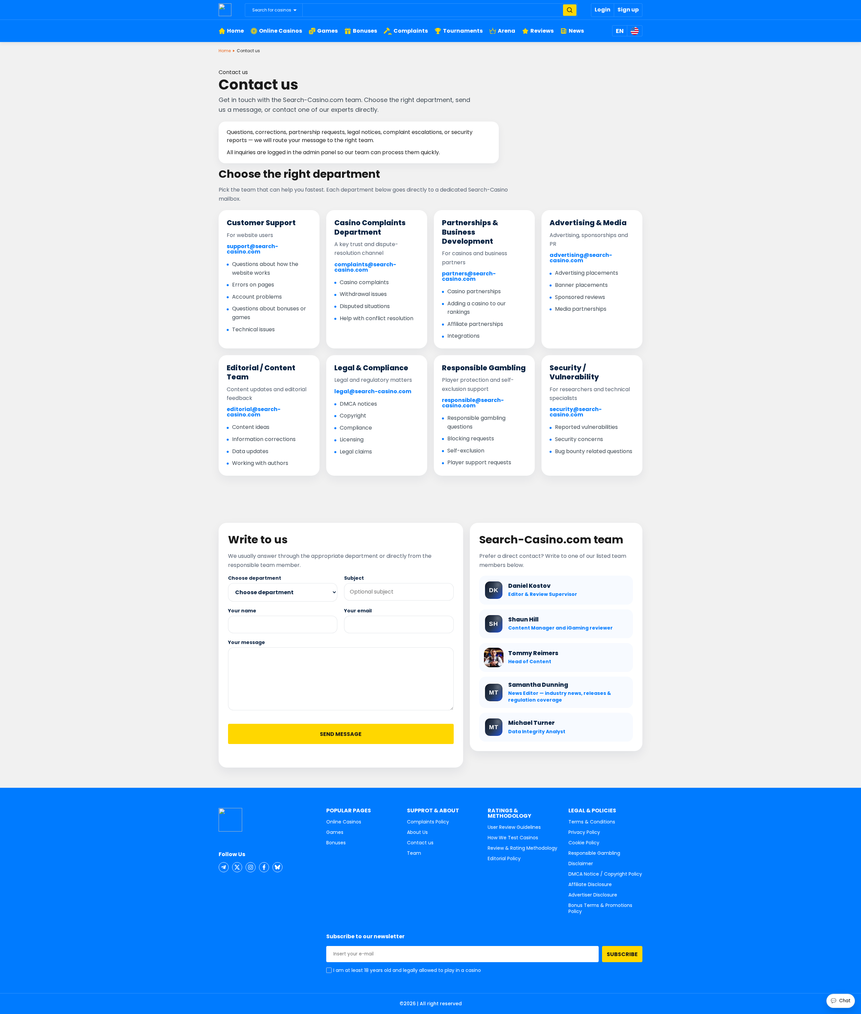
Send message (341, 734)
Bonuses (365, 31)
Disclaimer (580, 863)
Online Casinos (280, 31)
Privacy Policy (584, 832)
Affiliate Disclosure (590, 884)
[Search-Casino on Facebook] (264, 867)
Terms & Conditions (591, 821)
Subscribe (622, 954)
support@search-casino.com (252, 249)
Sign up (628, 9)
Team (414, 853)
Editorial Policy (504, 858)
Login (602, 9)
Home (235, 31)
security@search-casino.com (576, 412)
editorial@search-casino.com (253, 412)
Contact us (420, 842)
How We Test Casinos (513, 837)
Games (327, 31)
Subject (354, 578)
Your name (242, 610)
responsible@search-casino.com (473, 403)
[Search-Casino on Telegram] (224, 867)
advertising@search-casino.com (581, 257)
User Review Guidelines (514, 827)
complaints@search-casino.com (365, 267)
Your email (358, 610)
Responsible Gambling (594, 853)
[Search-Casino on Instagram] (251, 867)
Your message (246, 642)
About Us (417, 832)
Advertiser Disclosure (592, 894)
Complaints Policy (428, 821)
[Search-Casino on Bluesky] (277, 867)
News (576, 31)
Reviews (542, 31)
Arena (506, 31)
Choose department (254, 578)
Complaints (411, 31)
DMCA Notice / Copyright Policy (605, 874)
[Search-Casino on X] (237, 867)
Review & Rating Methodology (522, 848)
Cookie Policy (583, 842)
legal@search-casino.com (372, 391)
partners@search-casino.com (469, 276)
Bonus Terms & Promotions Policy (600, 908)
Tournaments (463, 31)
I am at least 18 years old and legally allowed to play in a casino (407, 970)
